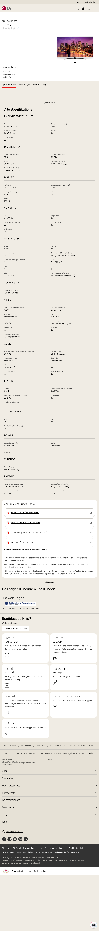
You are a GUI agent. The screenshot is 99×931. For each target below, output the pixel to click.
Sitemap (5, 848)
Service (6, 814)
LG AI (5, 822)
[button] (77, 8)
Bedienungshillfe (61, 852)
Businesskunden (90, 2)
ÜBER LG (7, 807)
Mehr (90, 745)
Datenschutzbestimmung (55, 848)
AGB (38, 852)
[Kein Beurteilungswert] (9, 28)
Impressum (47, 852)
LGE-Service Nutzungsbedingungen (27, 848)
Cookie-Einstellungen (11, 852)
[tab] (9, 84)
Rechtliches (28, 852)
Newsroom (80, 2)
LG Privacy (70, 574)
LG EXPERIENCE (11, 800)
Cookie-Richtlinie (76, 848)
